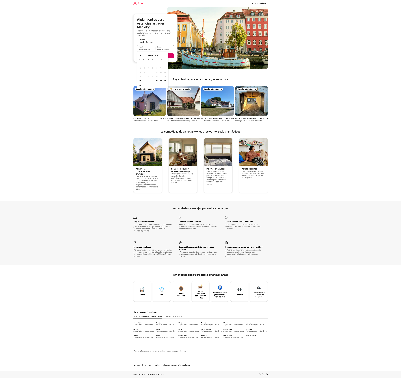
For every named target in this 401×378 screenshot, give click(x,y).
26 (152, 81)
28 (161, 81)
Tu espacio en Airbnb (258, 3)
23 (140, 81)
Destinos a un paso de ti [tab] (173, 316)
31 (144, 85)
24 (144, 81)
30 (140, 85)
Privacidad (151, 374)
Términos (160, 374)
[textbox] (146, 49)
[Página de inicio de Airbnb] (138, 3)
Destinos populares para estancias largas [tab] (147, 316)
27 (157, 81)
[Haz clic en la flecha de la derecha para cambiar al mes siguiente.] (164, 55)
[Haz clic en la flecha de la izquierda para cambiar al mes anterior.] (140, 55)
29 (165, 81)
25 (148, 81)
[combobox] (155, 42)
